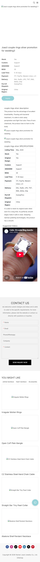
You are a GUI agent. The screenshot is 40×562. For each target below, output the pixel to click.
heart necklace (21, 382)
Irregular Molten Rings (12, 412)
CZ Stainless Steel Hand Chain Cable (18, 474)
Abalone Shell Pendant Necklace (16, 536)
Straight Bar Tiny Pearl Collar (15, 505)
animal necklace (8, 382)
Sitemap (20, 558)
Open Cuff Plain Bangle (12, 443)
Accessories (33, 382)
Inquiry (7, 98)
